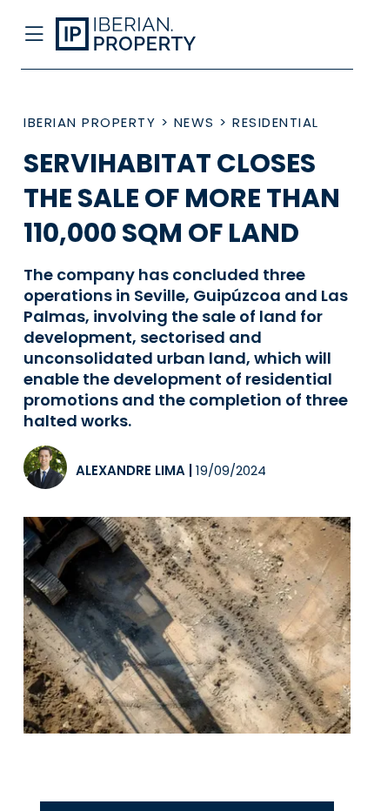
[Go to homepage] (149, 34)
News (194, 122)
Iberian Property (89, 122)
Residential (275, 122)
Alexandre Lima (130, 470)
